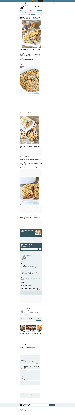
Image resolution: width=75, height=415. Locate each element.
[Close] (47, 200)
